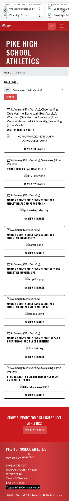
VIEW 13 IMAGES (35, 149)
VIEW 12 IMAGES (35, 184)
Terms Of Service (16, 478)
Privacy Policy (14, 473)
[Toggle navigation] (61, 26)
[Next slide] (63, 10)
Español (20, 482)
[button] (52, 26)
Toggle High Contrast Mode (23, 487)
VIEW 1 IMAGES (35, 218)
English (10, 482)
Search (10, 97)
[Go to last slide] (5, 10)
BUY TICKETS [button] (37, 430)
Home (7, 72)
